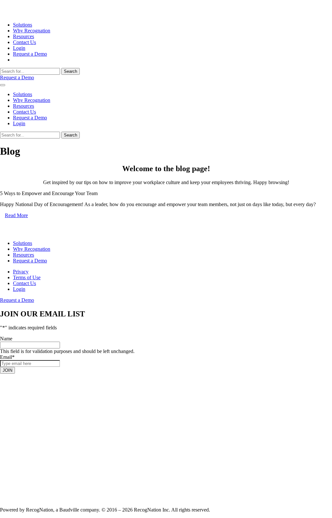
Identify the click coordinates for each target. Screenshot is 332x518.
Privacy (21, 271)
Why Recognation (31, 30)
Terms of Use (27, 277)
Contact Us (24, 42)
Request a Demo (30, 54)
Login (19, 48)
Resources (23, 36)
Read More (16, 215)
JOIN (7, 370)
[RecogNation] (24, 14)
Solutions (22, 25)
